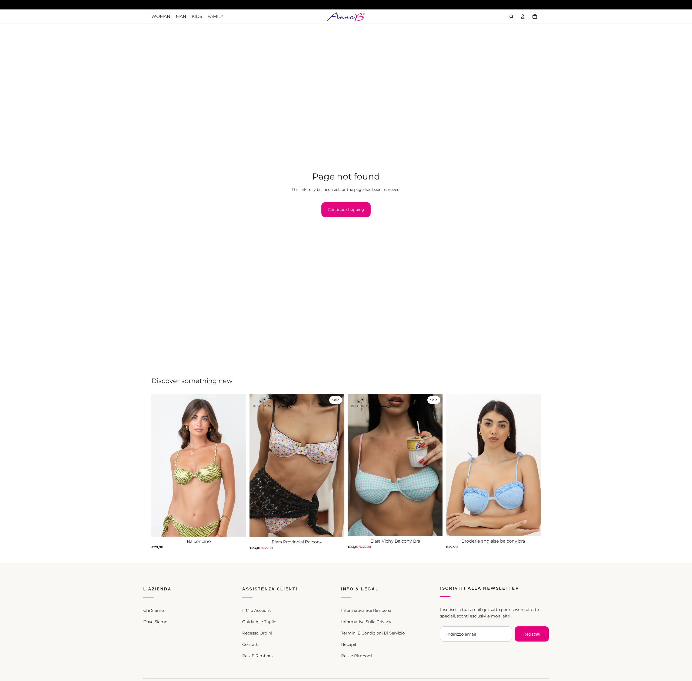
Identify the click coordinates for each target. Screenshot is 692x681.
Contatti (250, 644)
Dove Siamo (155, 621)
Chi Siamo (153, 610)
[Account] (523, 16)
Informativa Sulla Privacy (366, 621)
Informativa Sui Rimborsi (366, 610)
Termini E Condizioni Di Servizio (373, 633)
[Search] (511, 16)
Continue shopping (346, 209)
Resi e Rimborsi (356, 655)
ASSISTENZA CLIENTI (270, 589)
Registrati (531, 634)
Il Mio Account (256, 610)
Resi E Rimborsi (258, 655)
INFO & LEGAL (359, 589)
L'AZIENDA (157, 589)
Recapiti (349, 644)
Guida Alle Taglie (259, 621)
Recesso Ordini (257, 633)
